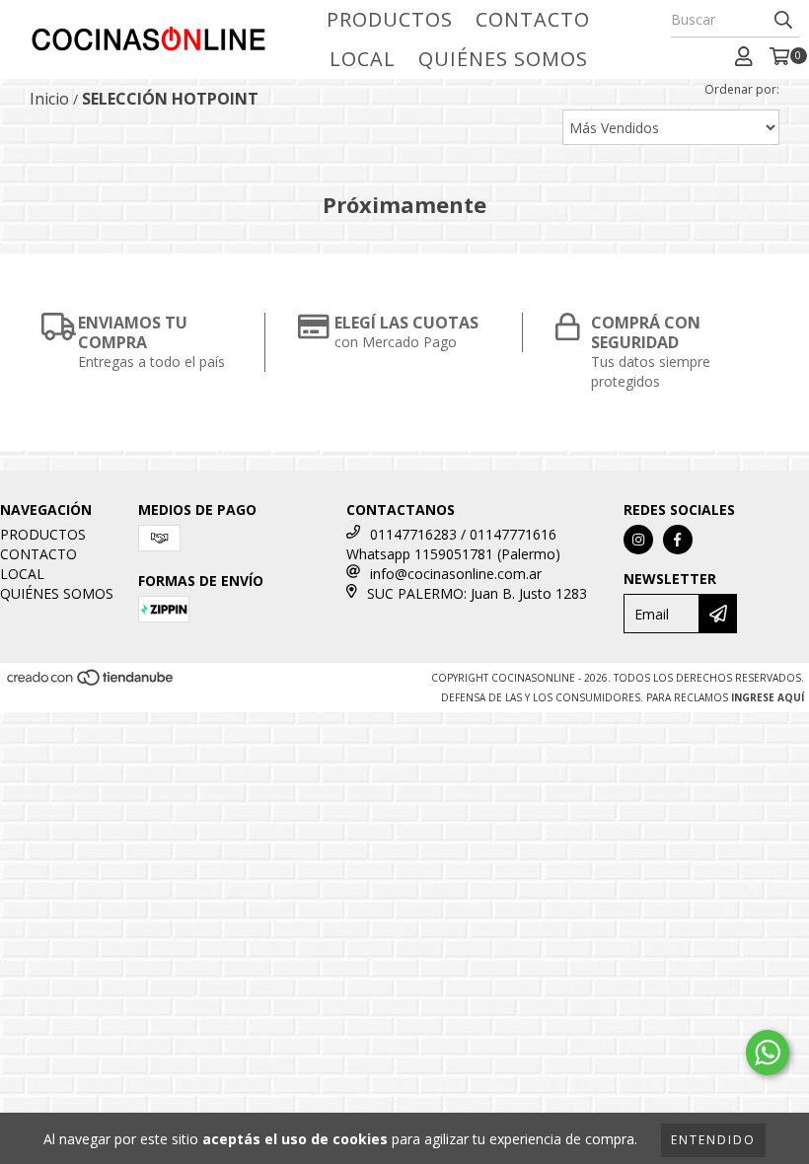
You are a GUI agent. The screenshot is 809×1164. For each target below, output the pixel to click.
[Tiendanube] (91, 683)
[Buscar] (783, 19)
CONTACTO (533, 19)
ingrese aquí (767, 697)
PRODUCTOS (390, 19)
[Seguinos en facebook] (678, 539)
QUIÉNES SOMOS (503, 58)
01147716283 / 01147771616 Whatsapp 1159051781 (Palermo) (453, 544)
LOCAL (363, 58)
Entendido (713, 1139)
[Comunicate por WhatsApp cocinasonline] (767, 1052)
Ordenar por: (741, 89)
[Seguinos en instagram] (638, 539)
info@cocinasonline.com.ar (456, 573)
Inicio (49, 98)
